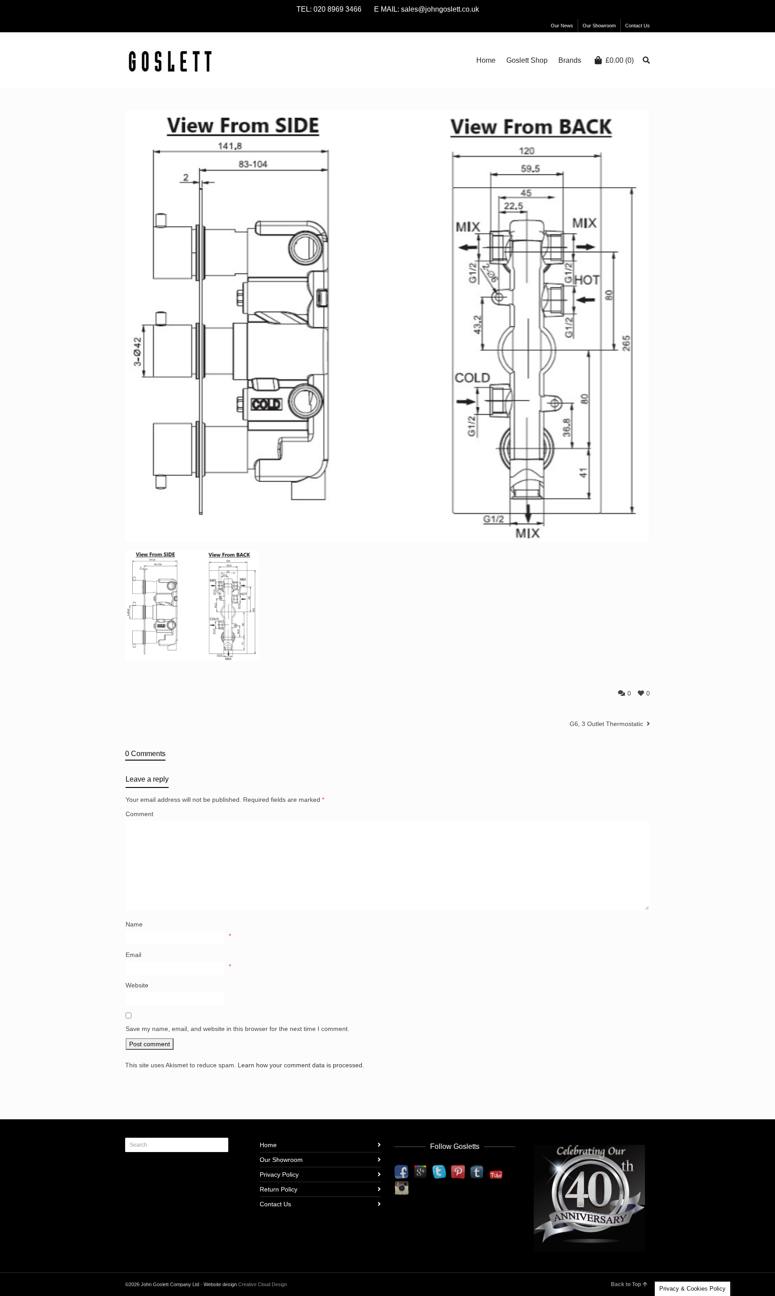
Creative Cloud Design (262, 1284)
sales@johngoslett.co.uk (440, 9)
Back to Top (626, 1284)
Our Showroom (599, 25)
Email (133, 954)
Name (134, 924)
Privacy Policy (279, 1174)
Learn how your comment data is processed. (301, 1065)
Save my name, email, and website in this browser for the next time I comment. (237, 1028)
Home (268, 1144)
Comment (139, 814)
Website (137, 985)
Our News (562, 25)
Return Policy (278, 1189)
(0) (619, 60)
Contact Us (637, 25)
